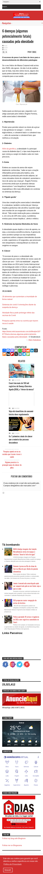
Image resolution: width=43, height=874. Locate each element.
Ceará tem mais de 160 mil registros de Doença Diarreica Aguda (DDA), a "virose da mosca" (21, 386)
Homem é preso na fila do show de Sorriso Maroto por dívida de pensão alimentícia (25, 569)
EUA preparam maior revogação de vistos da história (24, 601)
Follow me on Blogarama (12, 845)
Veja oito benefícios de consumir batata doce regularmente (21, 413)
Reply (5, 45)
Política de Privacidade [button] (13, 864)
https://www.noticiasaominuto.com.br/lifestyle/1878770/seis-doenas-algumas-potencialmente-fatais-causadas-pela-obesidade (21, 334)
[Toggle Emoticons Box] (3, 493)
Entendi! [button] (8, 870)
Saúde (6, 47)
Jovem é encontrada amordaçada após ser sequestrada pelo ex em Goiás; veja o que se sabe (27, 586)
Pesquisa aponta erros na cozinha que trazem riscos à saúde (11, 454)
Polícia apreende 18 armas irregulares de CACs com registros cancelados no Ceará (26, 619)
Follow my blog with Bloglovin (14, 838)
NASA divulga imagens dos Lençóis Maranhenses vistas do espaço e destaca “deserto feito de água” (25, 552)
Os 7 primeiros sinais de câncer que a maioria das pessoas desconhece (20, 439)
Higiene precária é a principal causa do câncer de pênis (12, 465)
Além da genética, (9, 149)
